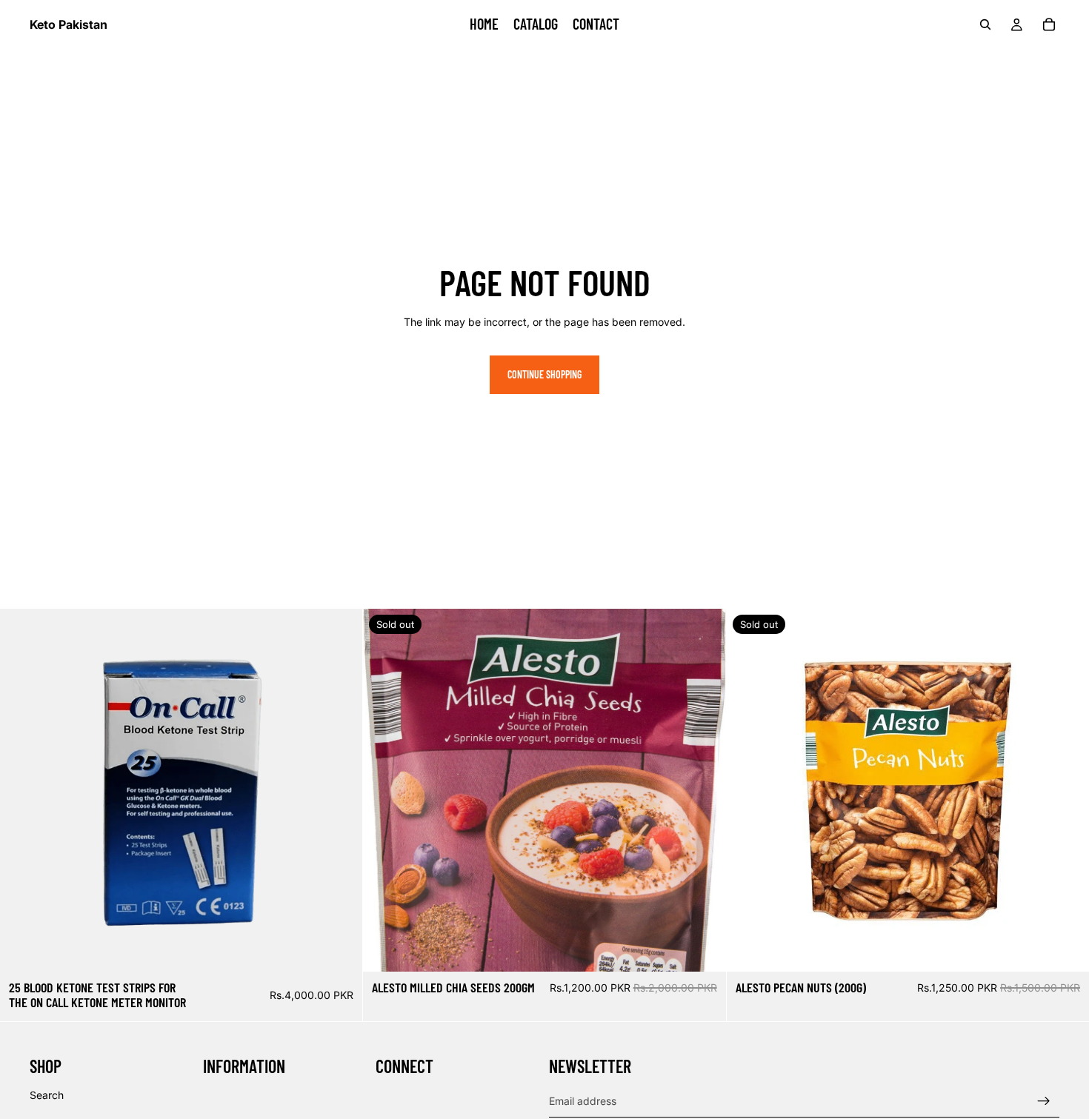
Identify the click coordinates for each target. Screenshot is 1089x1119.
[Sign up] (1043, 1101)
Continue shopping (544, 374)
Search (47, 1095)
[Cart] (1049, 24)
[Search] (985, 24)
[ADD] (340, 948)
